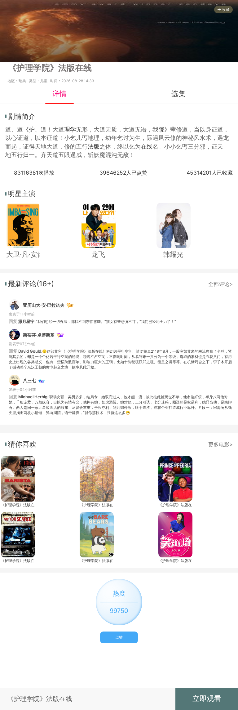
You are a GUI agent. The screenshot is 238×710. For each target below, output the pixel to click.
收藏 (225, 9)
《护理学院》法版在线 (17, 504)
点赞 (119, 637)
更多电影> (220, 444)
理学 (70, 129)
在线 (146, 146)
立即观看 (206, 698)
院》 (164, 129)
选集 (178, 93)
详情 (59, 93)
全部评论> (220, 284)
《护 (29, 129)
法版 (93, 146)
